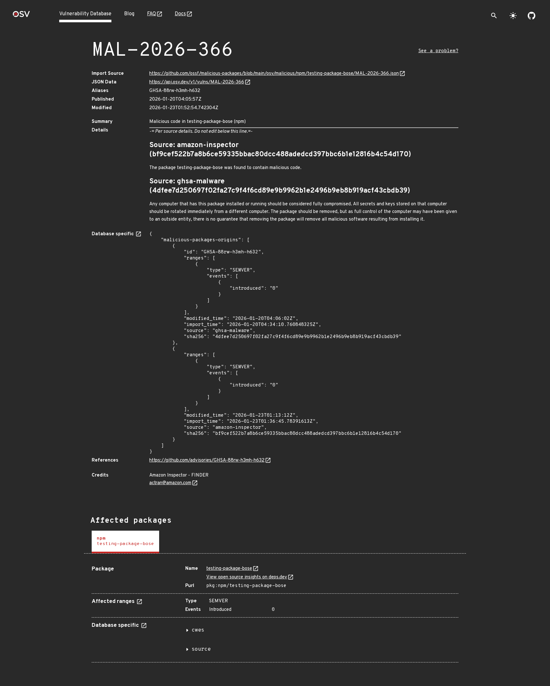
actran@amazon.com (170, 483)
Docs (180, 14)
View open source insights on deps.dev (246, 577)
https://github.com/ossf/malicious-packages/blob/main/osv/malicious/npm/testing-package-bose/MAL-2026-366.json (274, 74)
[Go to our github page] (531, 15)
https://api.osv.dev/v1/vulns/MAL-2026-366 (196, 82)
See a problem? (438, 51)
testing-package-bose (229, 569)
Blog (129, 14)
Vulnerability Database (85, 14)
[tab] (125, 542)
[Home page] (21, 16)
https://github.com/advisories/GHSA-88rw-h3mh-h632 (206, 460)
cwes (198, 630)
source (201, 649)
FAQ (151, 14)
